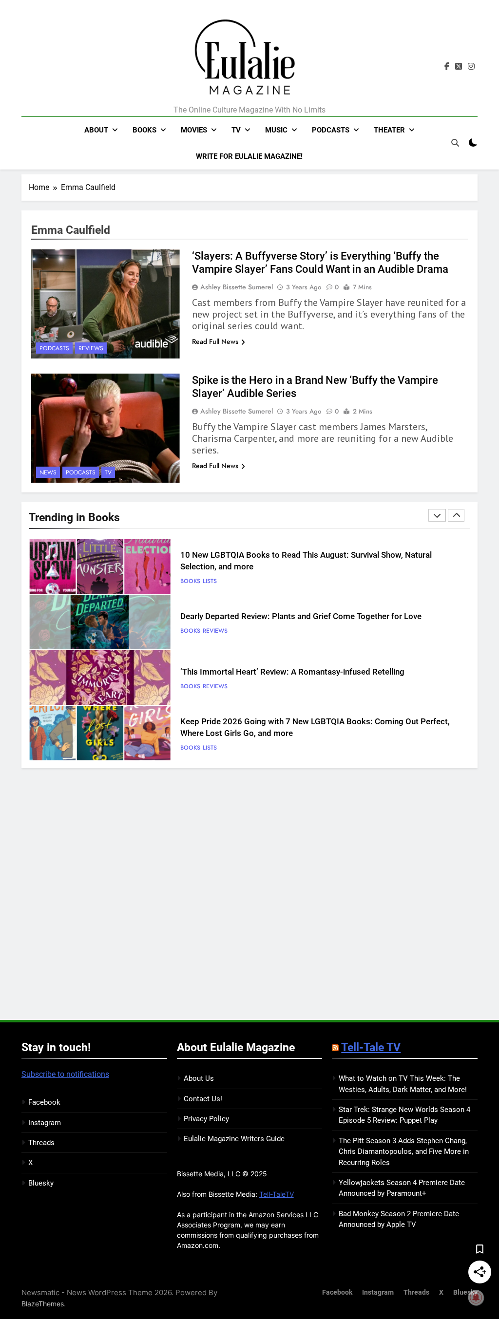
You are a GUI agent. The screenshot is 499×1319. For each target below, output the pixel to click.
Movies (194, 130)
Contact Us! (203, 1098)
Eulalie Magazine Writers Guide (234, 1138)
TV (236, 130)
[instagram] (471, 67)
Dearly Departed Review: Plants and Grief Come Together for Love (301, 560)
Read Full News (215, 341)
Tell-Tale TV (371, 1047)
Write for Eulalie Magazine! (249, 156)
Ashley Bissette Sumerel (236, 287)
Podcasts (330, 130)
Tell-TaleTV (276, 1194)
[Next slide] (456, 515)
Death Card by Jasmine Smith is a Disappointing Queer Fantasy (295, 727)
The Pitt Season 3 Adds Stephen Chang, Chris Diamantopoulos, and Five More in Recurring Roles (404, 1151)
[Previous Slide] (437, 515)
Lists (210, 692)
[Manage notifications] (476, 1297)
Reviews (90, 348)
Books (144, 130)
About (96, 130)
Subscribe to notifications (65, 1074)
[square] (458, 67)
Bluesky (41, 1183)
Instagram (44, 1122)
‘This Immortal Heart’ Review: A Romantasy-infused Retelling (292, 616)
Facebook (44, 1102)
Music (276, 130)
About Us (199, 1078)
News (48, 472)
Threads (41, 1142)
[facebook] (446, 67)
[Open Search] (455, 143)
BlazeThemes (42, 1304)
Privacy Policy (206, 1118)
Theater (389, 130)
